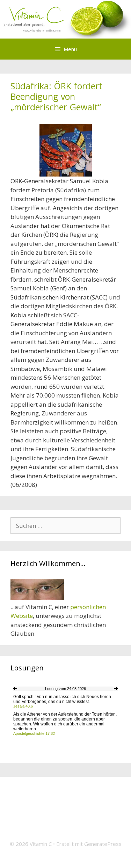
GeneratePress (103, 843)
